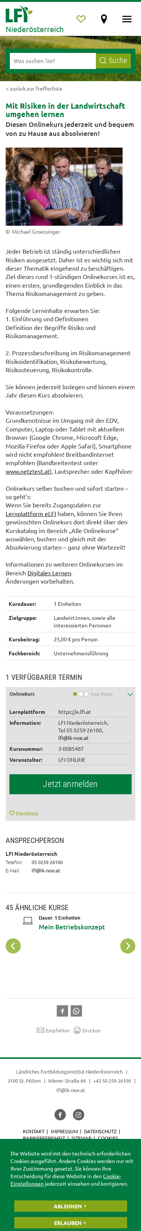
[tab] (70, 695)
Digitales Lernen (49, 572)
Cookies (108, 1138)
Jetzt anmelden (70, 784)
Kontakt (33, 1131)
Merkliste (27, 813)
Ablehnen (68, 1206)
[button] (70, 695)
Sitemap (81, 1138)
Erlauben (68, 1222)
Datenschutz (100, 1131)
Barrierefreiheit (44, 1138)
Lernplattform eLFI (31, 513)
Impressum (64, 1131)
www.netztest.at (28, 471)
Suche (118, 60)
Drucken (91, 1030)
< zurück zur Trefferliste (34, 88)
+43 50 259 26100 (112, 1080)
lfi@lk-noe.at (73, 737)
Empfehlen (58, 1030)
